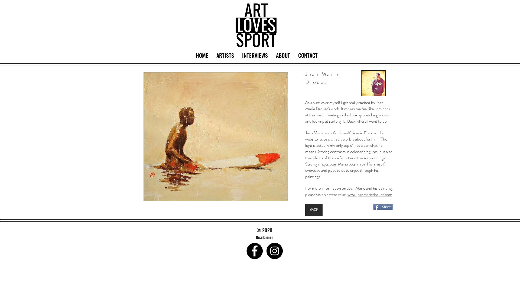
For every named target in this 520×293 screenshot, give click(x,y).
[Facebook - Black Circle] (254, 251)
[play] (276, 196)
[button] (216, 136)
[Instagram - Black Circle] (274, 251)
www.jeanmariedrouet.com (369, 194)
